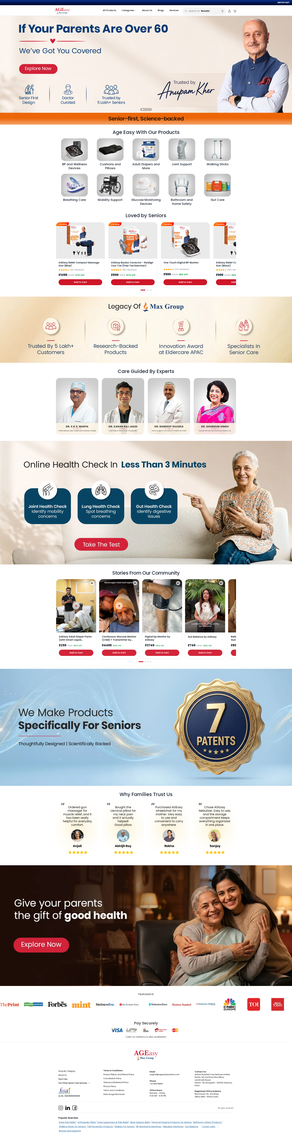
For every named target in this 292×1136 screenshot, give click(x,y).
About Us (147, 10)
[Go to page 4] (151, 661)
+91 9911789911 (156, 1083)
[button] (142, 109)
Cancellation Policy (112, 1078)
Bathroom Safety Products (207, 1122)
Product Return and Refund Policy (118, 1074)
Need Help (63, 1079)
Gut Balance (191, 1126)
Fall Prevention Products (100, 1126)
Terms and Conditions (113, 1090)
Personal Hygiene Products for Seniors (172, 1122)
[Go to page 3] (150, 290)
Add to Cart (80, 282)
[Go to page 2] (147, 290)
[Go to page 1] (143, 290)
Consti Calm (208, 1126)
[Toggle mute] (92, 583)
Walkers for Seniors (125, 1126)
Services (174, 10)
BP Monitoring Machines (148, 1126)
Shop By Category (66, 1071)
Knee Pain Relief (67, 1122)
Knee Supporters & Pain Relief (113, 1122)
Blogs (161, 10)
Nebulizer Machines (173, 1126)
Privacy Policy (109, 1086)
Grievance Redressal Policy (116, 1082)
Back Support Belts (140, 1122)
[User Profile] (229, 11)
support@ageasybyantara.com (165, 1074)
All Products (109, 10)
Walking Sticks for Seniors (72, 1126)
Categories (128, 10)
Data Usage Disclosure (114, 1094)
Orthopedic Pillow (86, 1122)
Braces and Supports (70, 1130)
